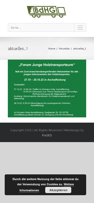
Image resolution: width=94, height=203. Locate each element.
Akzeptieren (58, 190)
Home (51, 48)
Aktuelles (64, 48)
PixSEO (47, 135)
